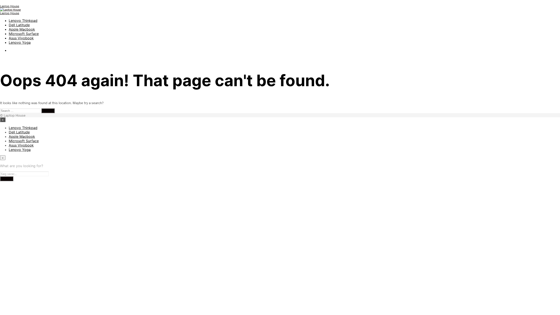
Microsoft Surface (24, 34)
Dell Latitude (19, 25)
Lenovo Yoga (20, 42)
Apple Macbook (22, 29)
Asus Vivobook (21, 38)
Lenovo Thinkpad (23, 20)
